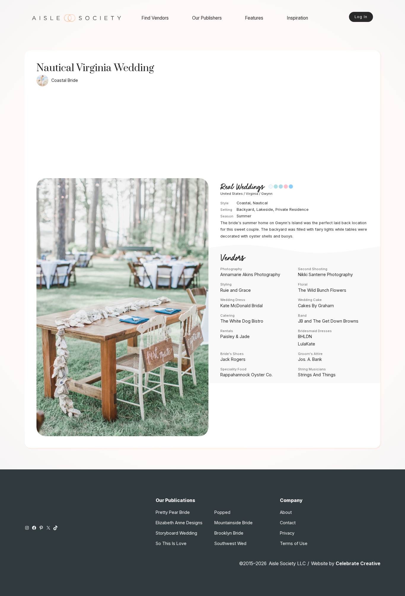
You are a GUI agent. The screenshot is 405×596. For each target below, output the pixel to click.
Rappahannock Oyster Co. (246, 374)
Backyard (245, 209)
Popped (222, 512)
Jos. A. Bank (310, 359)
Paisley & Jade (235, 336)
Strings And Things (317, 374)
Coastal (244, 203)
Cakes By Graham (316, 305)
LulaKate (306, 343)
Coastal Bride (64, 80)
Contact (288, 522)
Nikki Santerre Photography (325, 274)
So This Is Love (171, 543)
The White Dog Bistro (241, 321)
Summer (244, 216)
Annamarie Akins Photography (250, 274)
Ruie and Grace (235, 290)
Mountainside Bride (233, 522)
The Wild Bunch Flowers (322, 290)
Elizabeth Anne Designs (179, 522)
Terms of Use (293, 543)
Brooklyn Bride (228, 533)
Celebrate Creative (358, 563)
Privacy (287, 533)
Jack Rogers (232, 359)
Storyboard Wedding (176, 533)
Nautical (260, 203)
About (286, 512)
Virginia (252, 194)
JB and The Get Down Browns (328, 321)
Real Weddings (242, 187)
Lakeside (264, 209)
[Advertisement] (202, 133)
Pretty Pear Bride (173, 512)
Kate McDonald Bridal (241, 305)
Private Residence (292, 209)
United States (231, 194)
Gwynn (266, 194)
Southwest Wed (230, 543)
